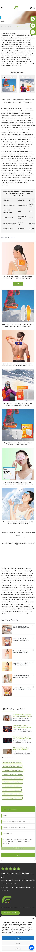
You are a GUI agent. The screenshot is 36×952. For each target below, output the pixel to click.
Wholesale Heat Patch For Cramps (12, 794)
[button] (33, 919)
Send (18, 855)
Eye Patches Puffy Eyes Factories (12, 762)
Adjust (18, 948)
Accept (18, 938)
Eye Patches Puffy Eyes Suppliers (12, 766)
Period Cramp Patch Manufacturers (12, 770)
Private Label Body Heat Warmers (12, 782)
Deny (18, 943)
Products (10, 27)
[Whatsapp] (33, 32)
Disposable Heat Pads (24, 27)
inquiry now (10, 913)
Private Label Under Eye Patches (12, 786)
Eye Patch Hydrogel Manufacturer (12, 798)
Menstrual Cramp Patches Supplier (12, 778)
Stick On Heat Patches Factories (11, 790)
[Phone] (33, 19)
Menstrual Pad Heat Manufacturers (12, 774)
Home (2, 27)
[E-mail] (33, 25)
